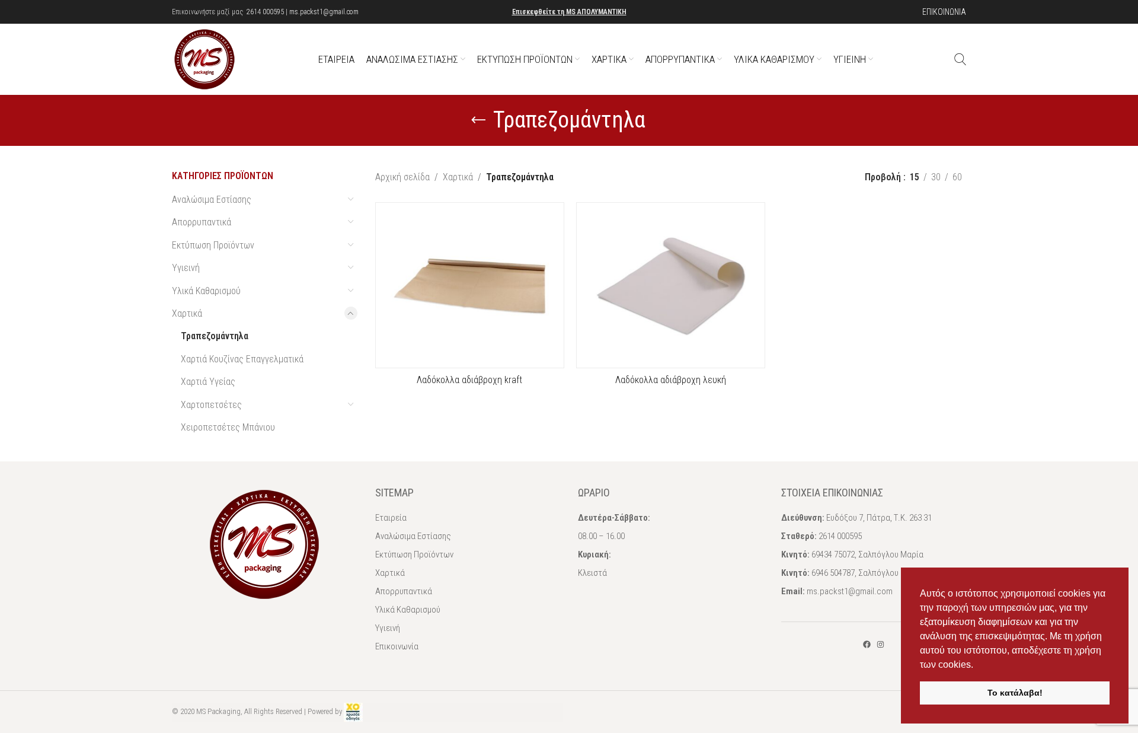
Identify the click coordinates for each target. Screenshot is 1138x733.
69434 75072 (833, 554)
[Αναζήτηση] (960, 59)
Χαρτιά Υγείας (208, 381)
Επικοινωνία (396, 646)
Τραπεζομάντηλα (214, 336)
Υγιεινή (186, 267)
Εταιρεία (391, 517)
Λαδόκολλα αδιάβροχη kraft (469, 379)
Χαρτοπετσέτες (211, 404)
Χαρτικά (187, 313)
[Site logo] (204, 58)
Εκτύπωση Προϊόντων (213, 245)
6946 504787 (833, 573)
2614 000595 (265, 12)
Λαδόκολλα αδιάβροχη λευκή (670, 379)
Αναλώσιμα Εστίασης (211, 199)
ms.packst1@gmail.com (324, 12)
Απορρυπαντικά (201, 222)
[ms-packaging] (866, 644)
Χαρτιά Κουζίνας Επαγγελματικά (242, 359)
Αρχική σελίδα (402, 177)
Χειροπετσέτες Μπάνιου (228, 427)
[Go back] (478, 120)
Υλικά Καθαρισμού (206, 291)
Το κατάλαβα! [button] (1015, 692)
